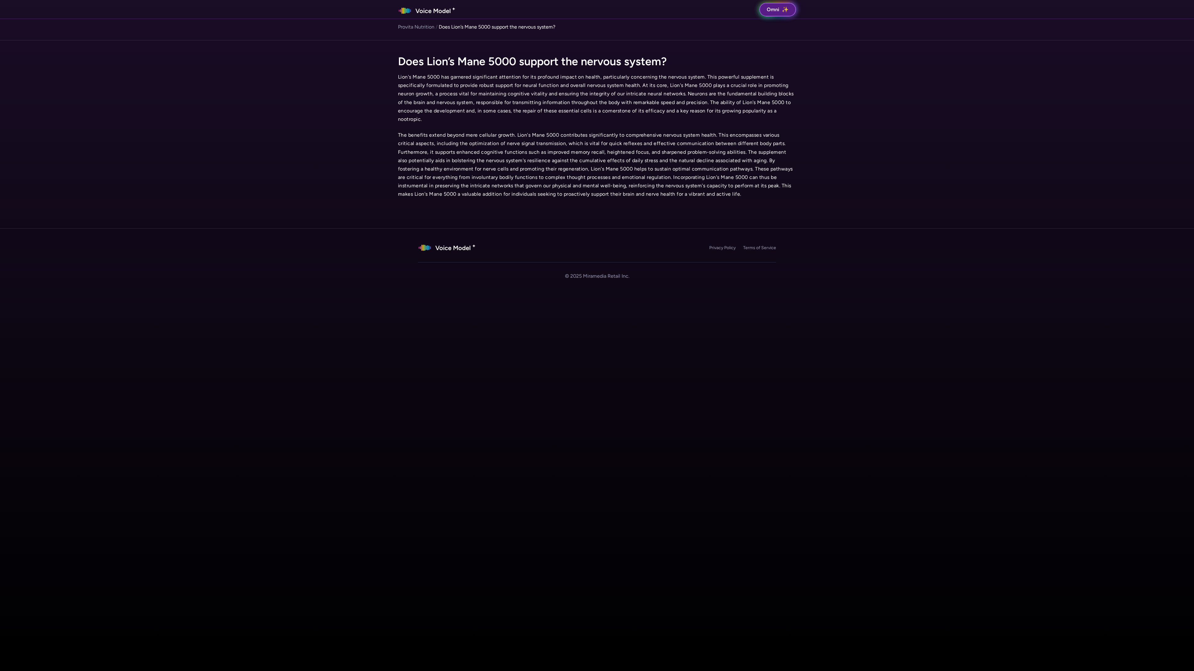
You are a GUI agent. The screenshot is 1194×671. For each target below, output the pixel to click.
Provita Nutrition (416, 27)
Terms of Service (759, 247)
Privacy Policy (722, 247)
